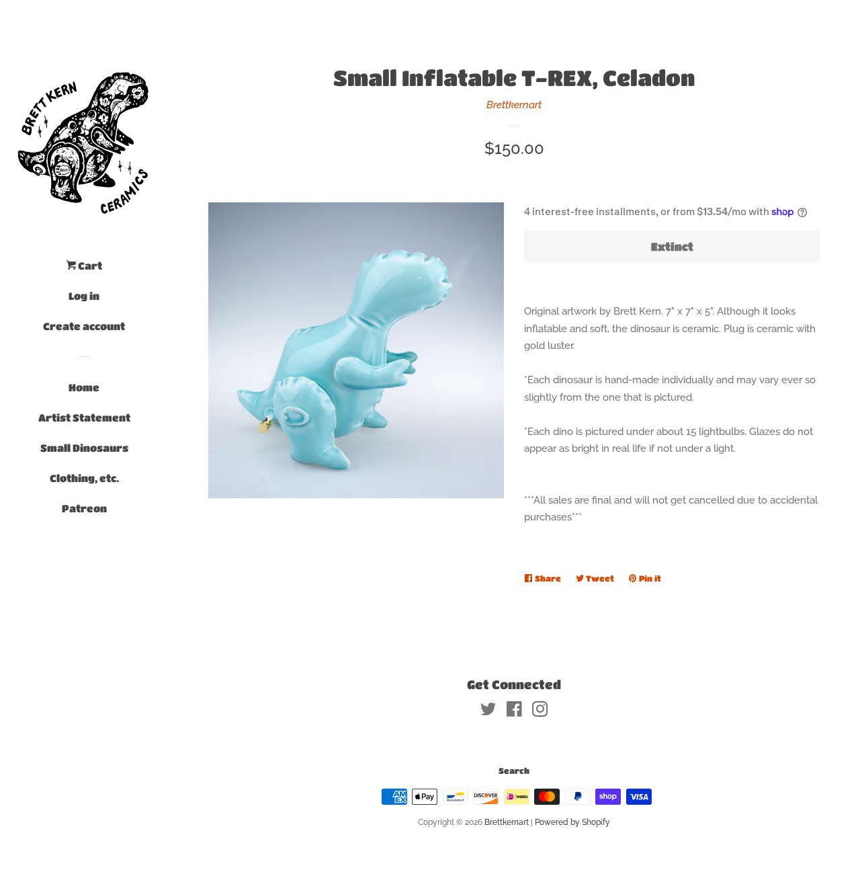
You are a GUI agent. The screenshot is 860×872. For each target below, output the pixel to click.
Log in (84, 296)
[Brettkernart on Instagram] (540, 712)
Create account (84, 326)
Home (84, 387)
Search (514, 770)
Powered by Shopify (572, 822)
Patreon (84, 508)
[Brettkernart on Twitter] (488, 712)
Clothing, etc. (84, 478)
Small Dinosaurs (84, 448)
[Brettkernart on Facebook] (514, 712)
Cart (89, 266)
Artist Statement (84, 417)
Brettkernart (514, 105)
